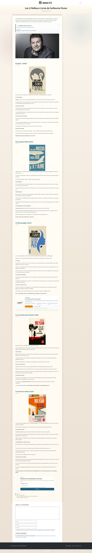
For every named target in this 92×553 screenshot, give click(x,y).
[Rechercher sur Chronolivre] (80, 2)
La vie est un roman (33, 423)
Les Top (18, 494)
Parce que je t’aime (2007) (24, 142)
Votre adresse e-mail (23, 483)
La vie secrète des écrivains (21, 385)
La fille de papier (49, 256)
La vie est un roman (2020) (24, 391)
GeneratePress (24, 545)
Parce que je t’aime (48, 171)
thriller (23, 495)
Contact (73, 545)
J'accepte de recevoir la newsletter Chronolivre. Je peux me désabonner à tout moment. (33, 487)
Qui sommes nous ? (78, 545)
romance (20, 495)
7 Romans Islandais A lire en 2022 (22, 497)
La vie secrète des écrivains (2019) (27, 315)
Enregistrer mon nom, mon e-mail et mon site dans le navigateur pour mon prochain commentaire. (35, 530)
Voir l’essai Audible (37, 306)
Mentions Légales (68, 545)
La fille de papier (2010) (23, 223)
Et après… (19, 30)
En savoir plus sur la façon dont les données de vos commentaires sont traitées (35, 536)
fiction (18, 495)
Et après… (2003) (21, 63)
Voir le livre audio (29, 306)
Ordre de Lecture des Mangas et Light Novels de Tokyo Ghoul (27, 496)
